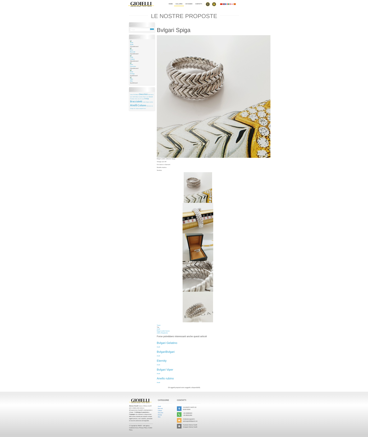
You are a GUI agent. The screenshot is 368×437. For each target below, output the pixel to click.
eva (152, 105)
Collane (132, 59)
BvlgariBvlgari (166, 351)
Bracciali (132, 52)
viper (131, 96)
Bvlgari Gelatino (167, 342)
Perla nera (148, 105)
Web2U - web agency (144, 425)
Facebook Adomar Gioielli (190, 425)
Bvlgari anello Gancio (163, 331)
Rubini (144, 96)
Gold (136, 98)
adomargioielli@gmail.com (190, 421)
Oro (135, 108)
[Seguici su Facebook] (208, 4)
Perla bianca (151, 94)
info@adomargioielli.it (189, 419)
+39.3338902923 (187, 413)
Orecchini (133, 66)
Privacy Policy (143, 427)
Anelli (131, 44)
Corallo (144, 102)
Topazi (137, 108)
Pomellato (132, 98)
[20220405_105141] (213, 96)
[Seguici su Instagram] (214, 4)
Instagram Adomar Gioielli (190, 427)
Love (147, 96)
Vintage (131, 108)
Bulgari (147, 102)
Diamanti (151, 96)
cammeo (151, 102)
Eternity (162, 360)
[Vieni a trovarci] (180, 408)
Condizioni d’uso (133, 427)
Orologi (132, 73)
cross (138, 98)
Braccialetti (136, 101)
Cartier (131, 94)
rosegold (141, 108)
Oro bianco (135, 94)
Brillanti (136, 96)
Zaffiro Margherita (162, 333)
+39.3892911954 (187, 415)
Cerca (152, 29)
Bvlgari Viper (165, 369)
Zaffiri (134, 96)
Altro (131, 81)
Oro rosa (142, 98)
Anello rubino (165, 378)
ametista (141, 96)
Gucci (144, 108)
